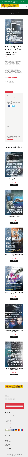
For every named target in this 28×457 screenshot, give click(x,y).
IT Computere (14, 82)
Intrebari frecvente (7, 444)
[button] (9, 105)
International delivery (8, 448)
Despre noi (6, 440)
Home (8, 12)
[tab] (9, 92)
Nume (8, 126)
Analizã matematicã (14, 10)
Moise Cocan (10, 83)
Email (8, 130)
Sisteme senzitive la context (14, 216)
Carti (11, 12)
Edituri (14, 12)
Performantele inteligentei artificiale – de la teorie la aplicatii (14, 331)
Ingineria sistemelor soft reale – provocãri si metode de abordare (14, 179)
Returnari (6, 445)
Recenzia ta (9, 114)
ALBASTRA (18, 12)
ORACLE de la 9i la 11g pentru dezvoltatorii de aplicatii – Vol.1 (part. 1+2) (14, 293)
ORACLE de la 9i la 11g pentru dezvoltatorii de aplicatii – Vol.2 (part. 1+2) (14, 255)
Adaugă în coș (13, 77)
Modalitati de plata (8, 441)
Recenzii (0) (9, 91)
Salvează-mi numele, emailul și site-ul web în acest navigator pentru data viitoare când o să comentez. (13, 136)
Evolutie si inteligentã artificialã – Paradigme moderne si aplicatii (14, 369)
